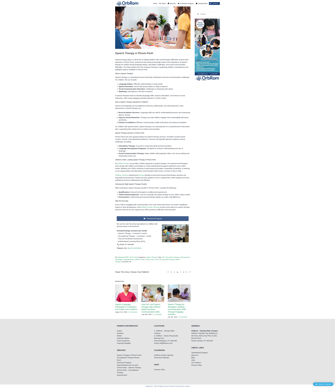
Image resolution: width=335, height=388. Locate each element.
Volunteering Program (199, 353)
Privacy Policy (196, 365)
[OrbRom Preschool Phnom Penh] (175, 225)
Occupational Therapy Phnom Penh (128, 359)
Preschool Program (124, 362)
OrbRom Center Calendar (163, 355)
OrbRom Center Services (150, 207)
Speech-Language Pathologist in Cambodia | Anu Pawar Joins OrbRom (127, 293)
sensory (141, 175)
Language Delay (128, 259)
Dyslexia (120, 333)
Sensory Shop (159, 369)
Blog (193, 358)
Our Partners (196, 362)
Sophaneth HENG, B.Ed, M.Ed (127, 257)
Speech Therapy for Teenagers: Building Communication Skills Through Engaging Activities (179, 293)
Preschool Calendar (161, 358)
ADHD (119, 336)
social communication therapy (164, 259)
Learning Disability (124, 343)
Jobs (193, 360)
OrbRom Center (123, 163)
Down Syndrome (123, 341)
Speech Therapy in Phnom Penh (129, 355)
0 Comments (133, 312)
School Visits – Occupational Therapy (127, 371)
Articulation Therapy (172, 257)
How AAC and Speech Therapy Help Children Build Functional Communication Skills (153, 293)
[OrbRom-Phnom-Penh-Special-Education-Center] (127, 2)
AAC (163, 257)
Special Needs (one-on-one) (127, 365)
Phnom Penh (150, 259)
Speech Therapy (151, 257)
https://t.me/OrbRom (134, 248)
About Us (194, 355)
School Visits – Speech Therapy (129, 367)
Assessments (122, 375)
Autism (119, 331)
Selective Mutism (123, 338)
